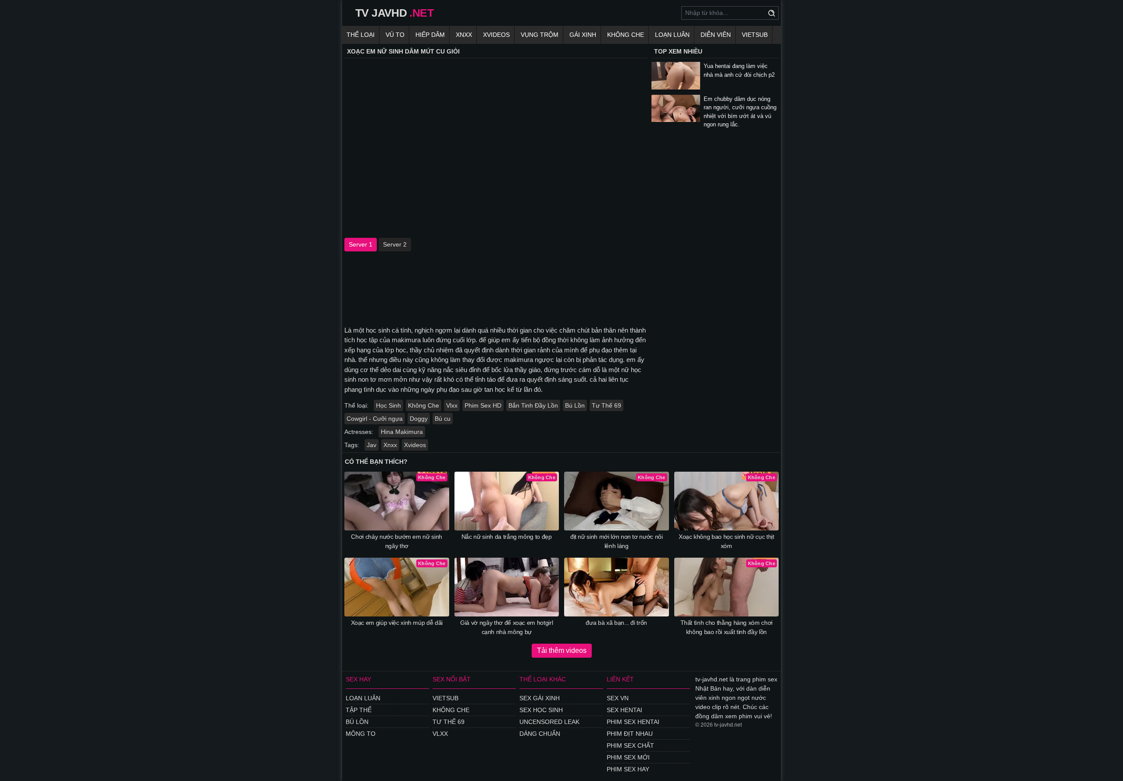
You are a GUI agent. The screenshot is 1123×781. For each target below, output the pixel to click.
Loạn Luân (672, 34)
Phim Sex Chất (630, 745)
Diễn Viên (716, 34)
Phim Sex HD (483, 405)
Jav (371, 444)
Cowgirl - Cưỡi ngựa (375, 418)
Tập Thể (359, 709)
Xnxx (464, 34)
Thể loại (361, 34)
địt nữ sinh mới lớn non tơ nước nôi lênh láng (616, 541)
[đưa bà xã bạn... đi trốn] (616, 587)
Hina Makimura (402, 431)
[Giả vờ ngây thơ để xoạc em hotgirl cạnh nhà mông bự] (506, 587)
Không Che (625, 34)
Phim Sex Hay (628, 769)
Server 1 (360, 244)
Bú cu (443, 418)
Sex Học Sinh (541, 709)
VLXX (440, 733)
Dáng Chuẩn (539, 733)
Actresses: (358, 431)
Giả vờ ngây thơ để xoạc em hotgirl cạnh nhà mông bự (506, 627)
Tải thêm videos (562, 650)
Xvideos (496, 34)
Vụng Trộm (539, 34)
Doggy (419, 418)
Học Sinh (388, 405)
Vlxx (452, 405)
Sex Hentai (624, 709)
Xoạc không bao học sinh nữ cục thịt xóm (726, 541)
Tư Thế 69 (606, 405)
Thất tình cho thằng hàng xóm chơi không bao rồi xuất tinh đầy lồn (726, 627)
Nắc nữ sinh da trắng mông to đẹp (506, 536)
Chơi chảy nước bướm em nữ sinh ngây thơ (396, 541)
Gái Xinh (582, 34)
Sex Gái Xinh (539, 698)
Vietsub (755, 34)
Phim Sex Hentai (633, 721)
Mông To (361, 733)
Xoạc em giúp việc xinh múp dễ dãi (397, 622)
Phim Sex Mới (628, 757)
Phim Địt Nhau (630, 733)
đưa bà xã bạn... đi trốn (616, 622)
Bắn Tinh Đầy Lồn (533, 405)
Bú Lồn (575, 405)
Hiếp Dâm (430, 34)
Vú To (395, 34)
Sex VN (618, 698)
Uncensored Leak (549, 721)
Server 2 (395, 244)
